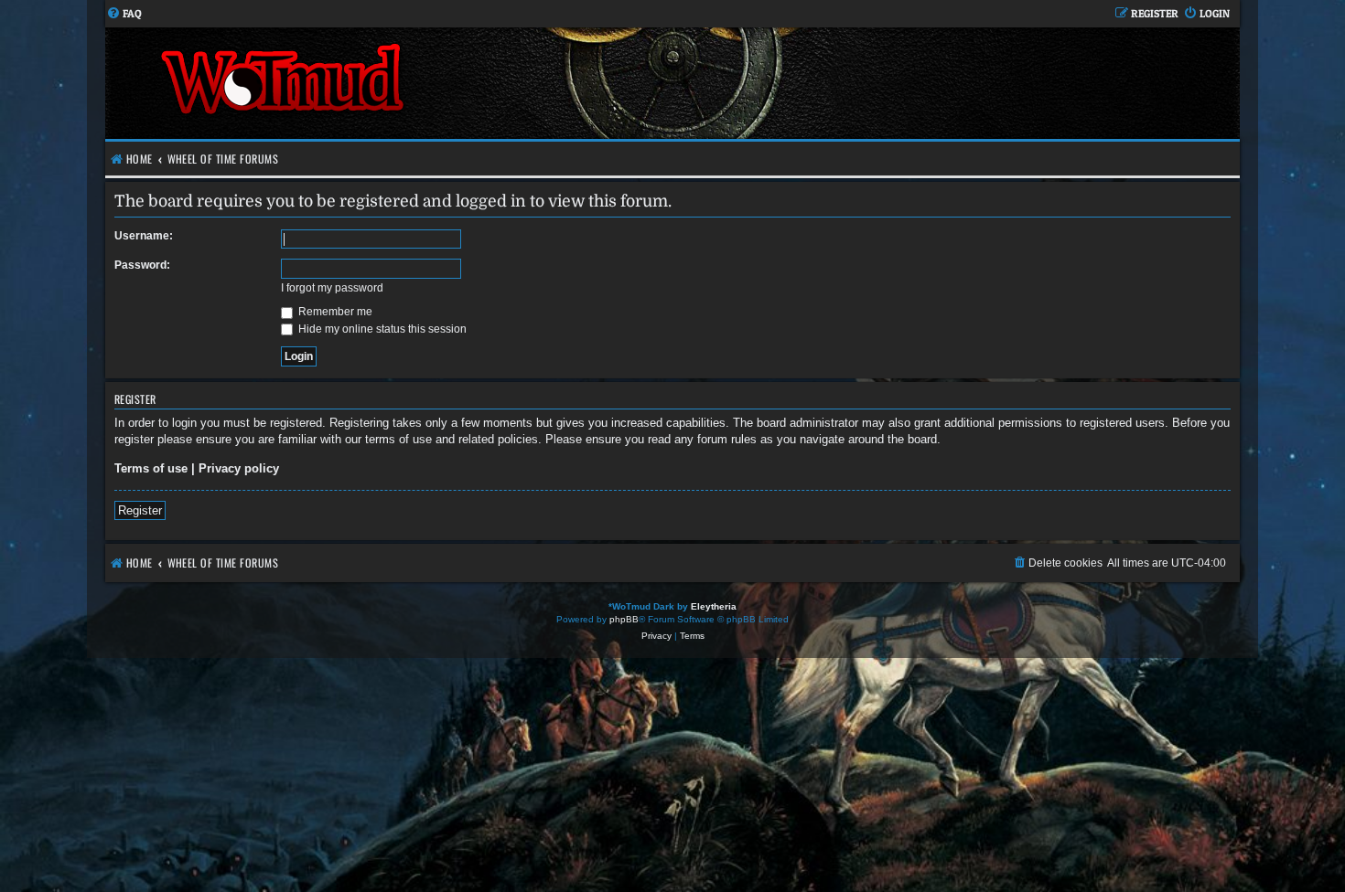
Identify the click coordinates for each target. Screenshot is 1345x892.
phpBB (624, 619)
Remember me (334, 311)
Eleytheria (714, 606)
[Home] (389, 83)
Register (140, 510)
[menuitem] (124, 14)
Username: (143, 235)
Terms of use (151, 468)
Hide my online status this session (381, 329)
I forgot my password (332, 287)
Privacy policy (239, 468)
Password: (142, 265)
